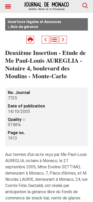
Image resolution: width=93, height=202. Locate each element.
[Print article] (30, 40)
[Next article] (63, 40)
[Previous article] (45, 40)
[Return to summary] (54, 40)
